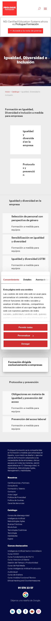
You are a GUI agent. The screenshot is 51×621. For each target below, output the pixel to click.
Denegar (25, 344)
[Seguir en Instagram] (38, 611)
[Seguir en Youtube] (32, 611)
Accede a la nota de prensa (27, 31)
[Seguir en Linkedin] (12, 611)
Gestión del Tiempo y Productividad (23, 563)
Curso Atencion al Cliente (18, 560)
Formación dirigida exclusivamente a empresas (25, 363)
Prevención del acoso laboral (28, 419)
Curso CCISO (13, 554)
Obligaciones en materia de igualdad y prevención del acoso (27, 398)
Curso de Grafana (15, 575)
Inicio (7, 92)
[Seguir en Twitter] (19, 611)
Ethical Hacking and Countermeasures (24, 581)
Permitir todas (26, 327)
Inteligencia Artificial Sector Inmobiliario (25, 551)
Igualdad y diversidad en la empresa (28, 138)
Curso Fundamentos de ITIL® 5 (21, 557)
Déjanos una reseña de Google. (25, 601)
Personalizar (24, 335)
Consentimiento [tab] (11, 279)
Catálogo (15, 92)
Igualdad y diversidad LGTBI (28, 259)
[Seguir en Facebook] (25, 611)
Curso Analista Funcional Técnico (22, 578)
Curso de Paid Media (16, 566)
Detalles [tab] (27, 279)
